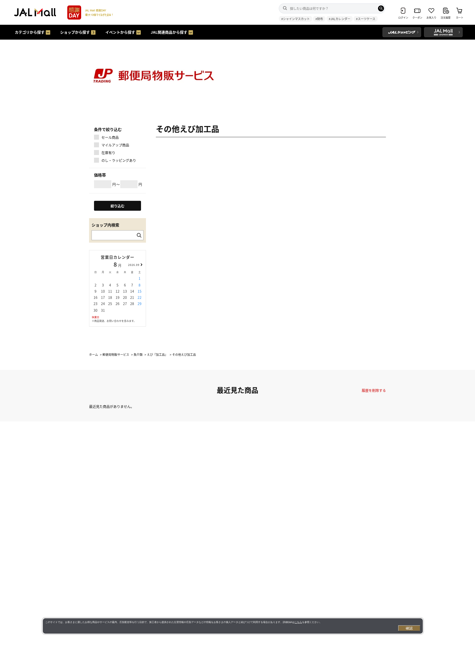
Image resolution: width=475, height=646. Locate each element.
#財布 (319, 19)
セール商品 (110, 137)
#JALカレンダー (339, 19)
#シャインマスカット (295, 19)
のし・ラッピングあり (118, 160)
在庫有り (108, 152)
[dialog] (233, 626)
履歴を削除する (374, 390)
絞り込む (117, 205)
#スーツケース (365, 19)
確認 (409, 628)
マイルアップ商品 (115, 144)
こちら (298, 622)
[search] (381, 8)
